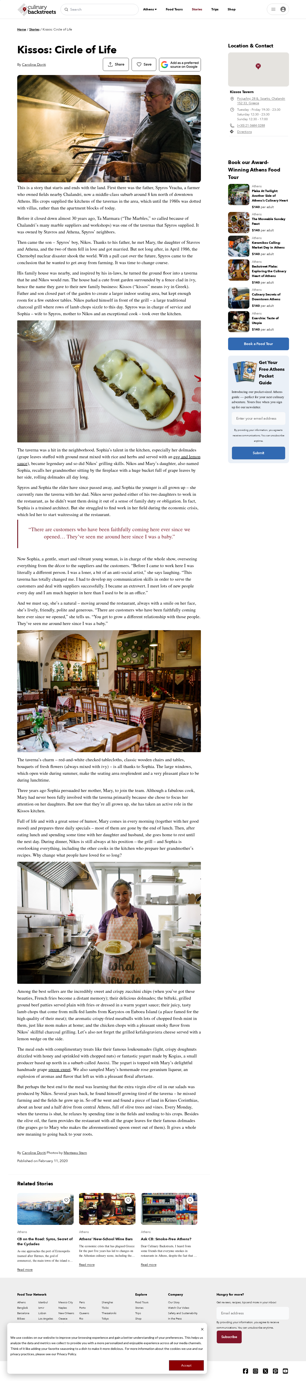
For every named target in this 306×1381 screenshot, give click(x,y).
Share (119, 64)
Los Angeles (45, 1318)
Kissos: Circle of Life (57, 29)
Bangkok (22, 1308)
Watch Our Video (178, 1308)
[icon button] (66, 1200)
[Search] (66, 9)
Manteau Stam (75, 1152)
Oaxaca (62, 1318)
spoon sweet (59, 1069)
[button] (258, 66)
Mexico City (65, 1302)
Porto (82, 1308)
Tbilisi (105, 1308)
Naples (62, 1308)
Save (147, 64)
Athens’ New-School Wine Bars (106, 1239)
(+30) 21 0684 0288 (251, 125)
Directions (244, 132)
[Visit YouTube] (285, 1371)
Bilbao (21, 1318)
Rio (81, 1318)
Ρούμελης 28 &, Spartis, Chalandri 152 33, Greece (261, 100)
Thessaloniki (109, 1313)
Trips (215, 9)
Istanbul (43, 1302)
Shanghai (107, 1302)
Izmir (41, 1308)
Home (21, 29)
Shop (231, 9)
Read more (25, 1270)
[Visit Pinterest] (275, 1371)
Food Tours (174, 9)
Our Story (174, 1302)
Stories (197, 9)
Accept (186, 1365)
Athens (149, 9)
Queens (84, 1313)
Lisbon (42, 1313)
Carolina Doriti (34, 64)
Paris (81, 1302)
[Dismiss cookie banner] (202, 1329)
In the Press (175, 1318)
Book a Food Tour (258, 343)
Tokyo (105, 1318)
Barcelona (23, 1313)
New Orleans (66, 1313)
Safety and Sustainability (183, 1313)
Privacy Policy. (67, 1354)
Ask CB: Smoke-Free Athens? (166, 1239)
